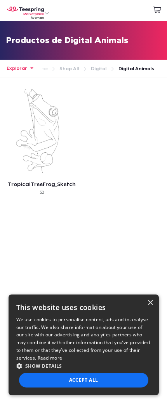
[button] (83, 366)
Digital (98, 68)
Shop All (69, 68)
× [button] (150, 303)
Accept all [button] (83, 380)
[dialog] (84, 344)
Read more (50, 358)
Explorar (17, 68)
